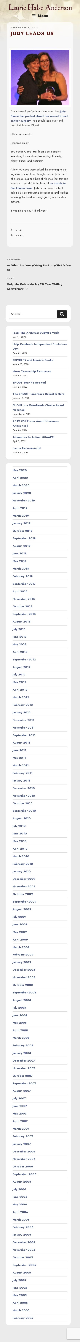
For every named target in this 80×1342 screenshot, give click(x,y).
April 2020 (20, 478)
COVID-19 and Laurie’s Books (33, 360)
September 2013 (24, 614)
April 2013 (20, 652)
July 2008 (19, 1008)
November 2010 (24, 796)
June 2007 (20, 1106)
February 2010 (23, 864)
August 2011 (21, 743)
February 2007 (23, 1136)
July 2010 (19, 826)
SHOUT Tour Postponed (29, 383)
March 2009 (21, 947)
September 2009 (24, 902)
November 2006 (24, 1159)
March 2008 (21, 1038)
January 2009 (22, 962)
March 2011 (21, 765)
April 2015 (20, 591)
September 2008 (24, 992)
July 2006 (19, 1189)
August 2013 (22, 622)
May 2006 (20, 1204)
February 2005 (23, 1318)
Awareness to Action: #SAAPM (33, 437)
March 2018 (21, 569)
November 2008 (24, 977)
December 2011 (23, 720)
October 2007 (23, 1076)
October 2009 (23, 894)
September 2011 (24, 735)
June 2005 (20, 1288)
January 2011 (21, 781)
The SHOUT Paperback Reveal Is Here (38, 394)
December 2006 (24, 1151)
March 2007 (21, 1129)
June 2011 (19, 750)
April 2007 (20, 1121)
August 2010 (22, 818)
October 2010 (23, 803)
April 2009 (20, 940)
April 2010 (20, 849)
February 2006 (23, 1227)
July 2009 (19, 917)
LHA (18, 230)
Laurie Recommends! (27, 448)
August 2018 (21, 546)
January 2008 (22, 1053)
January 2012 (22, 712)
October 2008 (23, 985)
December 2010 (24, 788)
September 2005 (24, 1265)
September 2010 (24, 811)
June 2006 (20, 1197)
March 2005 (21, 1310)
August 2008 (22, 1000)
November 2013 (24, 599)
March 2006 (21, 1220)
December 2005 (24, 1242)
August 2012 (22, 667)
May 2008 (20, 1023)
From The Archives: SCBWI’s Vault (36, 333)
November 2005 (24, 1250)
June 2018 (19, 553)
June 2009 (20, 924)
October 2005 (23, 1257)
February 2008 (23, 1045)
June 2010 (20, 833)
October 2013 (22, 606)
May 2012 (19, 682)
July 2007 (19, 1098)
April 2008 (20, 1030)
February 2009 (23, 955)
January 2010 (22, 871)
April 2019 (20, 508)
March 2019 (21, 516)
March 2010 (21, 856)
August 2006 (22, 1182)
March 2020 (21, 485)
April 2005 (20, 1303)
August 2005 (22, 1273)
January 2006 (22, 1235)
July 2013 (19, 629)
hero (20, 235)
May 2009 (20, 932)
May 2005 (20, 1295)
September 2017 (24, 584)
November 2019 (24, 500)
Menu (43, 16)
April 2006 (20, 1212)
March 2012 (21, 697)
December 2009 (24, 879)
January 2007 (22, 1144)
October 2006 (23, 1166)
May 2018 (19, 561)
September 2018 (24, 538)
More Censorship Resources (32, 371)
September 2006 (24, 1174)
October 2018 (22, 531)
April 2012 (20, 690)
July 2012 (19, 674)
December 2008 (24, 970)
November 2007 (24, 1068)
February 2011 (22, 773)
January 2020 (22, 493)
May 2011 (19, 758)
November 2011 (23, 728)
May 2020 (20, 470)
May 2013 (19, 644)
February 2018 (23, 576)
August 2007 (22, 1091)
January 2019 (22, 523)
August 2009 (22, 909)
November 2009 (24, 886)
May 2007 (20, 1114)
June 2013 (20, 637)
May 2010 (19, 841)
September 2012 (24, 659)
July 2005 (19, 1280)
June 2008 (20, 1015)
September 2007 (24, 1083)
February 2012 (23, 705)
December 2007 (24, 1061)
